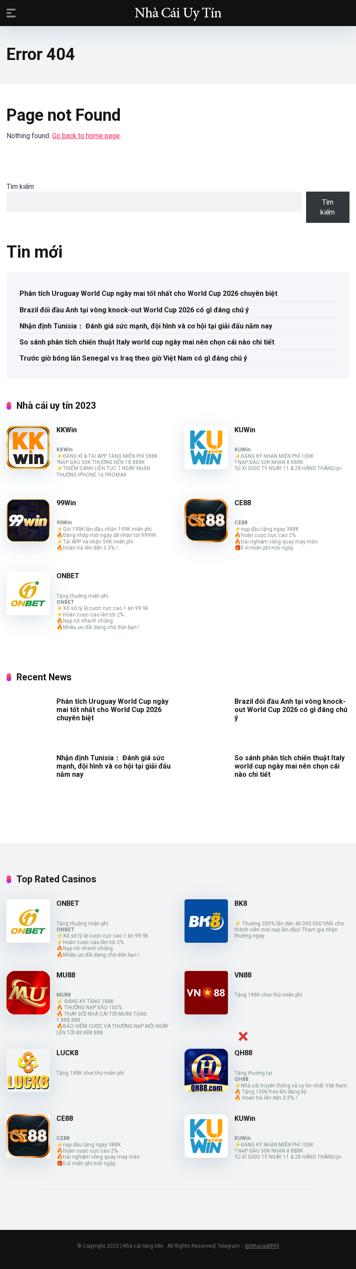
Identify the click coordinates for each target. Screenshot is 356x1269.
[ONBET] (28, 613)
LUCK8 (67, 1053)
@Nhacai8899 (262, 1246)
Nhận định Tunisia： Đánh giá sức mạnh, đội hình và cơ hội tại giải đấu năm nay (146, 326)
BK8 (240, 903)
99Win (66, 503)
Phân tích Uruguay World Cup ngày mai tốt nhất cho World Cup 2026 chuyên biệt (148, 293)
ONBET (67, 576)
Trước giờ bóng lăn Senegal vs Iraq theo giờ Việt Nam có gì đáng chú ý (133, 358)
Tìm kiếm (20, 186)
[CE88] (206, 540)
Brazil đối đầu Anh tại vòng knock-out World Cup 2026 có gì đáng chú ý (134, 310)
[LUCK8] (28, 1090)
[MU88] (28, 1012)
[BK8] (206, 940)
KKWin (66, 430)
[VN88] (206, 1012)
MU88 (65, 975)
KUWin (244, 430)
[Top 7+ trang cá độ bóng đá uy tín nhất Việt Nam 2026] (178, 12)
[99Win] (28, 540)
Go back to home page (86, 136)
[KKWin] (28, 467)
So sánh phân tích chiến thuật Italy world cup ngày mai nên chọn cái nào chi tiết (147, 342)
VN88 (242, 975)
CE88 (242, 503)
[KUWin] (206, 467)
